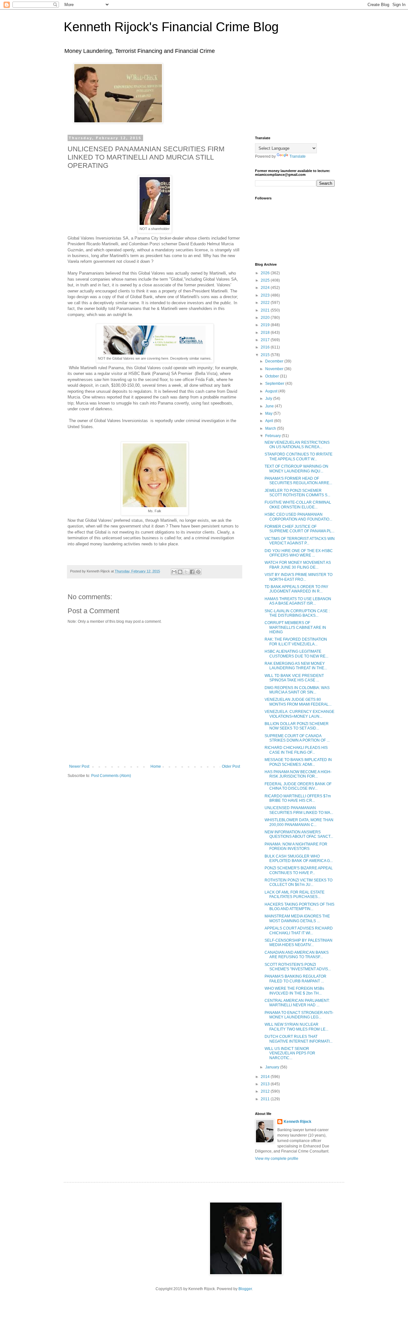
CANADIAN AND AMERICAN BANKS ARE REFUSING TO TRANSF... (297, 954)
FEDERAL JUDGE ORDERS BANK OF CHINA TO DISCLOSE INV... (298, 786)
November (274, 369)
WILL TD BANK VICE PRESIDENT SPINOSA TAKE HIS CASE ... (294, 677)
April (269, 421)
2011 (266, 1099)
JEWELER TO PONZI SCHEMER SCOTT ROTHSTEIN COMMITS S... (297, 492)
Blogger (245, 1289)
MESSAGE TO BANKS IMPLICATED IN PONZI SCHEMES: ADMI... (298, 762)
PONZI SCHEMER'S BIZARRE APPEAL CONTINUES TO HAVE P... (299, 870)
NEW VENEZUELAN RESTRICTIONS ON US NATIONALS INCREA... (297, 444)
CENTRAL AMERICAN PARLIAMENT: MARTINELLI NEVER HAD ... (297, 1002)
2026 (266, 273)
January (272, 1067)
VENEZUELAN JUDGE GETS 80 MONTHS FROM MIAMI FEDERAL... (298, 701)
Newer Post (79, 766)
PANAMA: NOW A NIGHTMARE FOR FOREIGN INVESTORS (296, 846)
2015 (266, 355)
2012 (266, 1091)
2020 (266, 317)
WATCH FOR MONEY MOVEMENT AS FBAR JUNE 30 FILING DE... (298, 564)
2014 (266, 1076)
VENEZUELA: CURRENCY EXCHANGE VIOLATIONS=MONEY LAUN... (299, 713)
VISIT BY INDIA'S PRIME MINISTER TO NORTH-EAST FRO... (298, 576)
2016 (266, 347)
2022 (266, 302)
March (271, 428)
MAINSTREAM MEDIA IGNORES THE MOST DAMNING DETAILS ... (297, 918)
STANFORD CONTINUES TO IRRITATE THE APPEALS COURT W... (298, 456)
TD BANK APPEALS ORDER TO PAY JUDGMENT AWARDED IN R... (296, 589)
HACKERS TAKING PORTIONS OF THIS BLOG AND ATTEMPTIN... (299, 906)
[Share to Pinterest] (198, 572)
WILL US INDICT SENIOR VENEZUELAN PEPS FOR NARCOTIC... (290, 1053)
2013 (266, 1084)
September (275, 383)
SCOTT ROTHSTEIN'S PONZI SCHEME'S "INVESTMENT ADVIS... (298, 966)
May (269, 413)
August (271, 391)
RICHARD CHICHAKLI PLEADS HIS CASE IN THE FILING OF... (296, 749)
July (269, 398)
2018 (266, 332)
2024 (266, 287)
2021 (266, 310)
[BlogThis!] (180, 572)
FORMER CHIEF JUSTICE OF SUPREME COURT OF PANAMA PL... (299, 528)
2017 (266, 340)
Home (155, 766)
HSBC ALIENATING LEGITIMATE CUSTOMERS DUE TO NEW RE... (296, 653)
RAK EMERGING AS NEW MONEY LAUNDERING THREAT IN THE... (296, 665)
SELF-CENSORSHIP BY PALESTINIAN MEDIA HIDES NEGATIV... (298, 942)
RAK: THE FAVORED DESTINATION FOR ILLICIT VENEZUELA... (296, 641)
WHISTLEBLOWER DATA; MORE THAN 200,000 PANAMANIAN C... (299, 822)
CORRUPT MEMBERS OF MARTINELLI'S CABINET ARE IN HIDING (295, 627)
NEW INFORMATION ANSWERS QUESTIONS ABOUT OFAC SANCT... (299, 834)
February (273, 436)
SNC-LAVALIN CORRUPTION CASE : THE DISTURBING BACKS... (297, 613)
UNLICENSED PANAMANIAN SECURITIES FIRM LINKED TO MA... (299, 810)
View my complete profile (276, 1158)
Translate (297, 156)
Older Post (231, 766)
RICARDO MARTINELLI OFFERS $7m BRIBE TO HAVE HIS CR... (298, 798)
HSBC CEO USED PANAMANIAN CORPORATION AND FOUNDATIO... (298, 516)
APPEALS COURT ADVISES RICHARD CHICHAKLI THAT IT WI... (299, 930)
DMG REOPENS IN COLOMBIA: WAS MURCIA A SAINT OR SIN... (297, 690)
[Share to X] (186, 572)
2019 (266, 325)
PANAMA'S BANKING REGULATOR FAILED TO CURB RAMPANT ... (295, 978)
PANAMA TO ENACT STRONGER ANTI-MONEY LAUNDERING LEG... (299, 1014)
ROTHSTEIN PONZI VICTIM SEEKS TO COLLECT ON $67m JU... (298, 882)
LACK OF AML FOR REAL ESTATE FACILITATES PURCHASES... (294, 894)
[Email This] (174, 572)
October (272, 376)
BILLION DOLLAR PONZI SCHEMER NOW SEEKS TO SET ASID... (297, 726)
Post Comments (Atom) (111, 775)
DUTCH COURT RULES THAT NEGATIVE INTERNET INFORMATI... (298, 1038)
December (274, 361)
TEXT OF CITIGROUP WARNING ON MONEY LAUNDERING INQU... (296, 468)
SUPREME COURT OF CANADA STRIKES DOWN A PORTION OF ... (297, 738)
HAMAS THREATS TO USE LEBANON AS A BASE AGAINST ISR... (298, 601)
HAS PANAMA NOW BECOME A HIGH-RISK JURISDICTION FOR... (298, 774)
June (270, 406)
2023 (266, 295)
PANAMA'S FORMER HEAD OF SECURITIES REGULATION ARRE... (298, 480)
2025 (266, 280)
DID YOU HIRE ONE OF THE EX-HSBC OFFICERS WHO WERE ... (299, 553)
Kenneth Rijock (297, 1121)
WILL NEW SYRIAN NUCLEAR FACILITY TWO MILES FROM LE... (296, 1026)
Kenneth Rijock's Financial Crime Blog (171, 27)
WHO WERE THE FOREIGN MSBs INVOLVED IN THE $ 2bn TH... (294, 990)
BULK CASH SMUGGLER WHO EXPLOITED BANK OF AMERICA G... (299, 858)
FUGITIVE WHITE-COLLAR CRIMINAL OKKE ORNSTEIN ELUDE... (298, 504)
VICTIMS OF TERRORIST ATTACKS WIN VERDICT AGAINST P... (300, 540)
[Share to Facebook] (192, 572)
